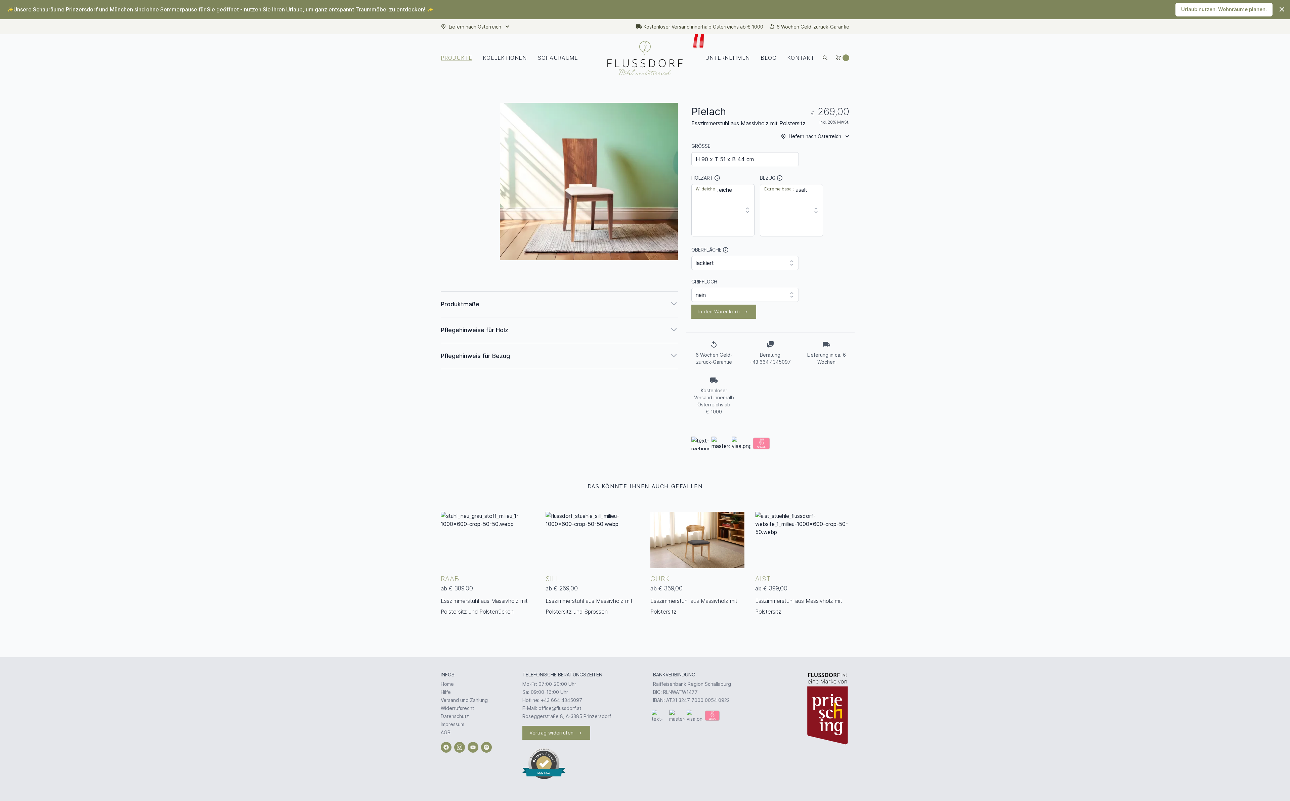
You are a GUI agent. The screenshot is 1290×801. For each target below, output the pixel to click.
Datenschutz (455, 716)
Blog (768, 57)
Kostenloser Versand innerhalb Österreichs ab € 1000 (703, 27)
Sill (553, 579)
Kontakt (800, 57)
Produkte (456, 57)
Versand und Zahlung (464, 700)
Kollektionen (505, 57)
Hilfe (446, 692)
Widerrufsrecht (457, 708)
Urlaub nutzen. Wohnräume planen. (1224, 9)
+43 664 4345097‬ (561, 700)
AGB (445, 732)
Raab (450, 579)
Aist (763, 579)
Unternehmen (727, 57)
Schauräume (558, 57)
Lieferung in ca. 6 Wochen (826, 358)
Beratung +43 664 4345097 (770, 358)
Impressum (452, 724)
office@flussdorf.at (560, 708)
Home (447, 684)
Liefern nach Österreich (475, 27)
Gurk (660, 579)
